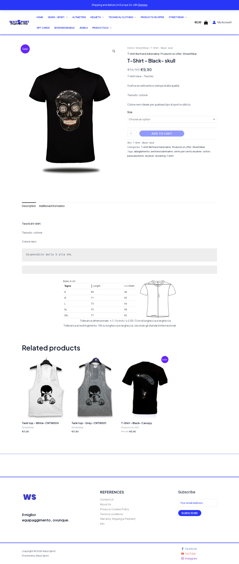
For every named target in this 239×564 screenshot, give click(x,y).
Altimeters (79, 17)
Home (40, 17)
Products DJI (100, 27)
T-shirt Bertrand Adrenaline (143, 54)
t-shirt (170, 155)
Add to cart (162, 133)
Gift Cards (43, 27)
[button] (66, 17)
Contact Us (107, 499)
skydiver (149, 155)
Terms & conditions (111, 514)
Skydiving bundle (64, 27)
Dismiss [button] (142, 5)
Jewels (83, 27)
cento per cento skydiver (188, 151)
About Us (105, 504)
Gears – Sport (56, 17)
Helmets (95, 17)
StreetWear (176, 17)
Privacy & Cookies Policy (114, 509)
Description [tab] (29, 206)
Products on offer (152, 17)
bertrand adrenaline (162, 151)
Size (129, 112)
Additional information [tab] (52, 206)
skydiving (160, 155)
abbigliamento (142, 151)
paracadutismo (135, 155)
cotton (206, 151)
